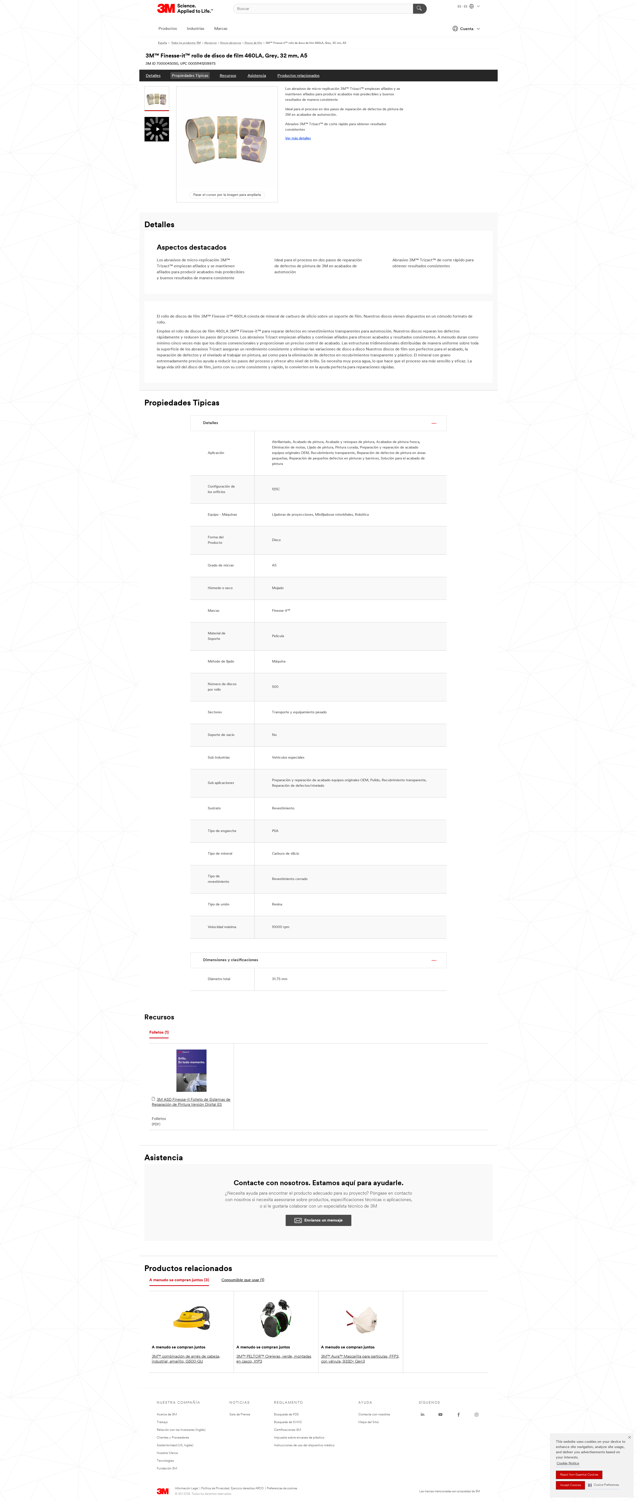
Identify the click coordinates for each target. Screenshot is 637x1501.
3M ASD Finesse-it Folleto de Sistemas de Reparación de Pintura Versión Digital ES (191, 1102)
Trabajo (162, 1422)
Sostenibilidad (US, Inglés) (175, 1445)
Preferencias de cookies (282, 1488)
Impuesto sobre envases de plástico (299, 1437)
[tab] (159, 1032)
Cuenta (467, 29)
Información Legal (186, 1488)
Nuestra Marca (167, 1453)
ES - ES (463, 6)
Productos (168, 29)
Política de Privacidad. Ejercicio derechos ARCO (232, 1488)
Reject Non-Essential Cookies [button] (579, 1474)
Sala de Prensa (239, 1414)
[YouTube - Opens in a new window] (440, 1414)
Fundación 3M (167, 1468)
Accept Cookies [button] (570, 1485)
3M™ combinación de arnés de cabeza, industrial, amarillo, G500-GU (186, 1359)
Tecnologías (165, 1460)
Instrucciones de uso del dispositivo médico (304, 1445)
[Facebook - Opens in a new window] (458, 1414)
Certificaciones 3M (287, 1430)
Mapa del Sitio (368, 1422)
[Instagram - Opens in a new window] (476, 1414)
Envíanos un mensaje (323, 1221)
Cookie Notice (568, 1463)
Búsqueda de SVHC (288, 1422)
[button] (603, 1485)
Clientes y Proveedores (173, 1437)
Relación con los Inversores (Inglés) (181, 1430)
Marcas (220, 29)
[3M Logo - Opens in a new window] (185, 9)
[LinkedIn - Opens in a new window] (422, 1414)
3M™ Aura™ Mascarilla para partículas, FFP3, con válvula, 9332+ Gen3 (360, 1359)
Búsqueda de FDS (286, 1414)
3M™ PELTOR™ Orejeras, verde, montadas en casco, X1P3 (273, 1359)
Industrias (195, 29)
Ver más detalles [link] (298, 138)
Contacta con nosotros (374, 1414)
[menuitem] (153, 75)
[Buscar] (420, 9)
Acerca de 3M (167, 1414)
